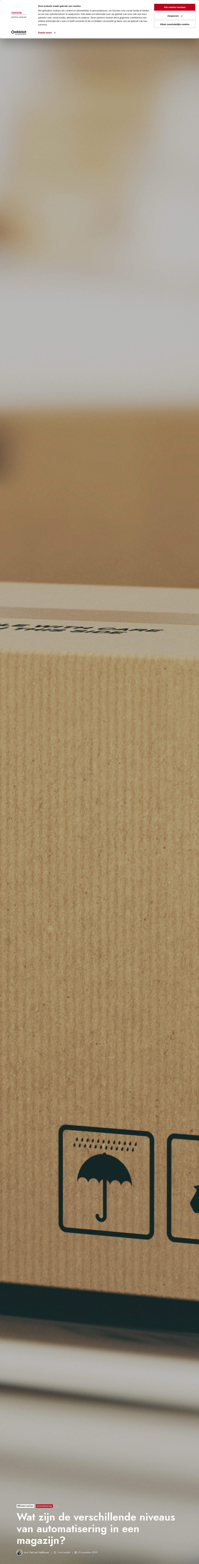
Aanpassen (173, 16)
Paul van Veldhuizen (39, 1552)
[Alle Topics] (56, 1506)
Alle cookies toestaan (175, 7)
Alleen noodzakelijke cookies (174, 24)
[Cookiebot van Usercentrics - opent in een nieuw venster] (19, 32)
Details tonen (45, 32)
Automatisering (44, 1505)
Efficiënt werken (25, 1505)
